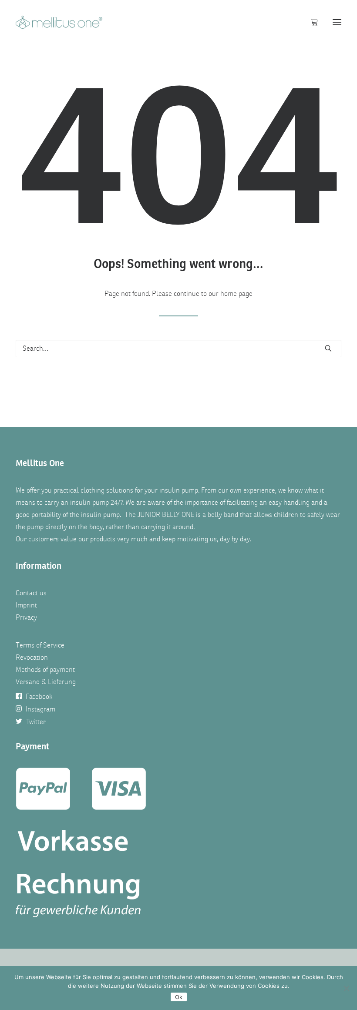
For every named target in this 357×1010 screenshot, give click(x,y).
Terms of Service (40, 645)
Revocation (32, 657)
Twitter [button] (36, 722)
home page (236, 294)
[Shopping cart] (310, 22)
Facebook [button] (39, 697)
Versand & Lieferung (46, 682)
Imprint (26, 605)
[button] (337, 22)
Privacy (26, 617)
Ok (178, 996)
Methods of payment (45, 670)
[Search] (178, 348)
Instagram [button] (40, 709)
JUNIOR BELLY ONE (166, 515)
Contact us (31, 593)
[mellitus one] (59, 22)
